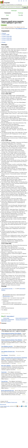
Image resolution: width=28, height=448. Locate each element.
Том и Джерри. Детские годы (8, 351)
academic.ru (5, 2)
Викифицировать (6, 296)
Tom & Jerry (4, 372)
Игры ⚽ (20, 15)
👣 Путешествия (3, 404)
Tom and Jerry (4, 381)
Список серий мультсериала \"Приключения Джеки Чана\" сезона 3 (7, 319)
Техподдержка (8, 402)
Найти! (25, 7)
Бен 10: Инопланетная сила (7, 390)
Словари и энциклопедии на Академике (11, 4)
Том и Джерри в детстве (21, 28)
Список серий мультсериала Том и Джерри (11, 333)
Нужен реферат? (10, 316)
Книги (7, 15)
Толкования (7, 12)
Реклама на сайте (14, 402)
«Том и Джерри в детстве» (7, 288)
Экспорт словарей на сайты (5, 406)
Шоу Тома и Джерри (6, 365)
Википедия (14, 10)
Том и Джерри (4, 355)
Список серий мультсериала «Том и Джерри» (11, 339)
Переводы (20, 12)
